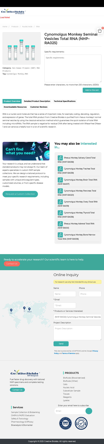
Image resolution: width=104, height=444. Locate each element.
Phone (82, 288)
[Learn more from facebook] (94, 3)
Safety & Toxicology (19, 418)
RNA (38, 27)
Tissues (66, 394)
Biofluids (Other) (70, 381)
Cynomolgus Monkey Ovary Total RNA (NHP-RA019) (78, 204)
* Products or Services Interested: (68, 311)
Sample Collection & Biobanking (25, 412)
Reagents (67, 397)
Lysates (66, 400)
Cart (102, 29)
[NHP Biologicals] (13, 11)
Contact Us (11, 264)
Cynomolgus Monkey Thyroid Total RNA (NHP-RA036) (76, 215)
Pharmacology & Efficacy (22, 422)
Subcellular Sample (71, 391)
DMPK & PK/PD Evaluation (23, 415)
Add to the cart (92, 90)
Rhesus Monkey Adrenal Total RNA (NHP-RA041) (76, 226)
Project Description (62, 323)
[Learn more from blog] (102, 3)
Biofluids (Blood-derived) (74, 378)
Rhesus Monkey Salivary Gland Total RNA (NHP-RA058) (77, 160)
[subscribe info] (88, 411)
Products (14, 27)
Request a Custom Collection (20, 194)
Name (56, 288)
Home (5, 27)
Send (61, 344)
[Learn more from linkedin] (98, 3)
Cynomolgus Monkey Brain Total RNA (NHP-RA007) (77, 182)
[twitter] (96, 3)
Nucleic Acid (68, 387)
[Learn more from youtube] (100, 3)
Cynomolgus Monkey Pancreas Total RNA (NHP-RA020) (77, 193)
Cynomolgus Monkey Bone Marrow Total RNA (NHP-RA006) (76, 236)
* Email (57, 299)
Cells (65, 384)
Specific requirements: (54, 52)
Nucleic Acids (27, 27)
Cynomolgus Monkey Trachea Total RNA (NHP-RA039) (76, 171)
